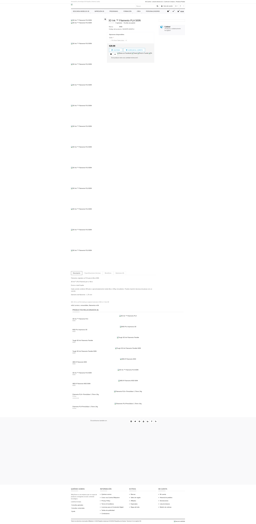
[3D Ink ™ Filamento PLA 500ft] (81, 20)
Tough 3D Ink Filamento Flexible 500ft (84, 351)
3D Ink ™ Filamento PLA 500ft (82, 373)
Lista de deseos (165, 504)
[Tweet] (134, 53)
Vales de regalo (135, 497)
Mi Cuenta (148, 1)
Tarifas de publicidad (108, 510)
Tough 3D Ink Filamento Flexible (82, 340)
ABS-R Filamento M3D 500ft (81, 383)
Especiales (134, 504)
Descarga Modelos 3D (81, 11)
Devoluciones (164, 501)
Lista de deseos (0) (157, 1)
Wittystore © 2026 (93, 521)
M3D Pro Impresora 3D (79, 329)
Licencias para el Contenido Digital (112, 507)
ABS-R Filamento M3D (79, 362)
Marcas (133, 494)
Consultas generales (77, 505)
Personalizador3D (153, 11)
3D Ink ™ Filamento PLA (80, 319)
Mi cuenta (163, 494)
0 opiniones (119, 23)
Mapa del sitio (135, 507)
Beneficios (108, 273)
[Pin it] (151, 53)
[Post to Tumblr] (143, 53)
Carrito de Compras (169, 1)
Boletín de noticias (165, 507)
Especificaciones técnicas (92, 273)
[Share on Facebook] (124, 53)
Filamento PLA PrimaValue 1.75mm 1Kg (85, 406)
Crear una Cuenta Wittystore (111, 497)
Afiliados (133, 501)
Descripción (76, 273)
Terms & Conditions (108, 504)
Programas (114, 11)
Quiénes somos (106, 494)
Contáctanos (106, 513)
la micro (77, 305)
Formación (127, 11)
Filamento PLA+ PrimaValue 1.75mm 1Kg (85, 394)
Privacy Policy (106, 501)
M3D (120, 26)
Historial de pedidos (166, 497)
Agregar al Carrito (135, 50)
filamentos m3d (94, 305)
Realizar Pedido (180, 1)
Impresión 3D (99, 11)
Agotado (116, 50)
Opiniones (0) (120, 273)
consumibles (84, 305)
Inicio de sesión (168, 6)
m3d (72, 305)
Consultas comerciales (78, 508)
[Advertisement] (171, 50)
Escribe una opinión (129, 23)
